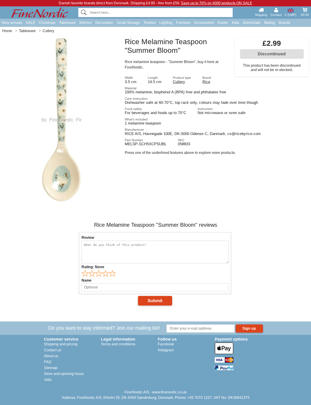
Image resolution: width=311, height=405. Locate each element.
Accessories (204, 23)
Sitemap (50, 368)
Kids (235, 23)
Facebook (166, 344)
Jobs (48, 380)
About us (51, 356)
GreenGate (251, 23)
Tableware (67, 23)
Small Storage (128, 23)
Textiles (149, 23)
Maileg (269, 23)
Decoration (104, 23)
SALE (30, 23)
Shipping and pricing (60, 344)
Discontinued (272, 53)
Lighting (165, 23)
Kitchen (85, 23)
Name (87, 280)
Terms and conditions (118, 344)
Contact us (52, 350)
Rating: (93, 267)
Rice (206, 81)
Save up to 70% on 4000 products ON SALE (216, 3)
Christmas (47, 23)
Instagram (166, 350)
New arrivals (12, 23)
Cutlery (179, 81)
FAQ (47, 362)
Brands (284, 23)
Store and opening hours (64, 374)
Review (88, 237)
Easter (223, 23)
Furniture (183, 23)
